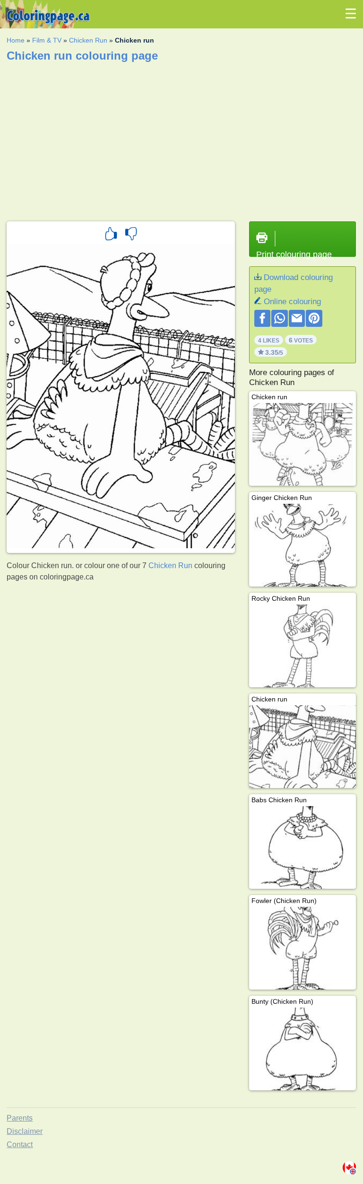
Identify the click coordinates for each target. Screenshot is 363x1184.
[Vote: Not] (131, 235)
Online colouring (292, 301)
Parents (20, 1118)
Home (16, 40)
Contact (20, 1144)
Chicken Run (88, 40)
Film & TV (46, 40)
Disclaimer (25, 1131)
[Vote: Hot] (111, 235)
